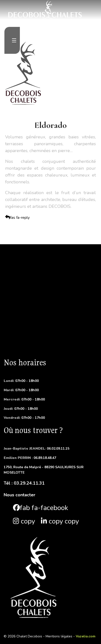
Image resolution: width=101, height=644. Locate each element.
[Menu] (14, 40)
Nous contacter (19, 495)
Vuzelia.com (85, 636)
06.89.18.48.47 (30, 457)
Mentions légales (59, 636)
